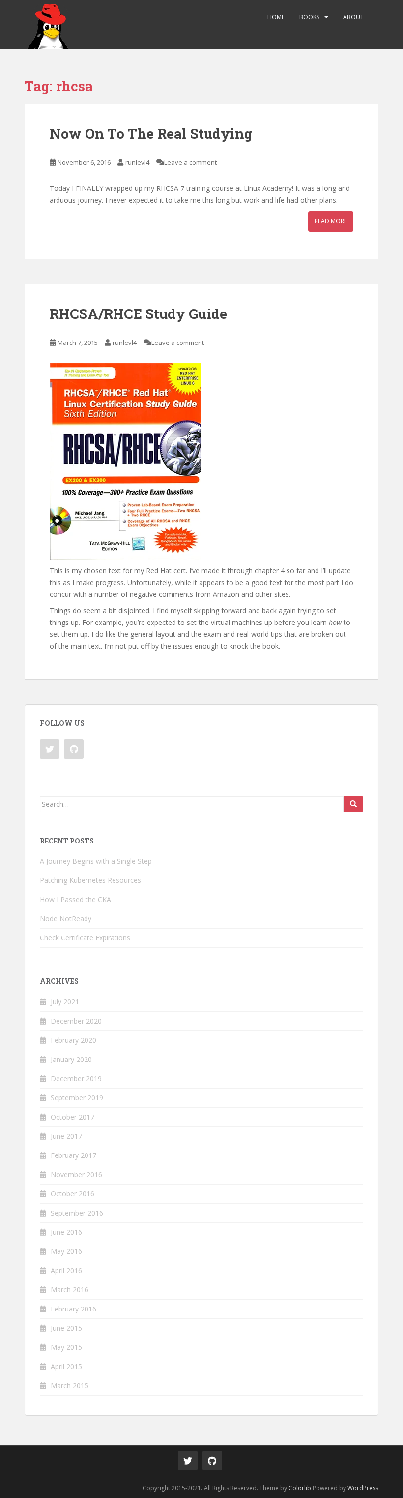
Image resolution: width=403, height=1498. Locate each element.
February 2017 (73, 1155)
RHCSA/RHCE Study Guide (138, 314)
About (353, 17)
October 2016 (72, 1193)
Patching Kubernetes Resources (90, 880)
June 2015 (66, 1328)
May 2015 (66, 1347)
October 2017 (72, 1117)
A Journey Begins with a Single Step (96, 861)
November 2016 (76, 1174)
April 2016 (66, 1270)
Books (309, 17)
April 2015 (66, 1366)
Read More (331, 221)
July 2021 (65, 1001)
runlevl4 (137, 162)
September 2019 (77, 1097)
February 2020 (73, 1040)
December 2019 (76, 1078)
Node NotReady (65, 918)
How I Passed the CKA (75, 899)
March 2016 (69, 1289)
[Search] (353, 804)
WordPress (362, 1488)
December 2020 (76, 1021)
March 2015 (69, 1385)
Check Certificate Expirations (85, 937)
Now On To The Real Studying (151, 134)
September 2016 (77, 1212)
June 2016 (66, 1232)
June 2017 (66, 1136)
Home (276, 17)
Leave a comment (190, 162)
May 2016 (66, 1251)
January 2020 (71, 1059)
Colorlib (299, 1488)
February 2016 (73, 1308)
